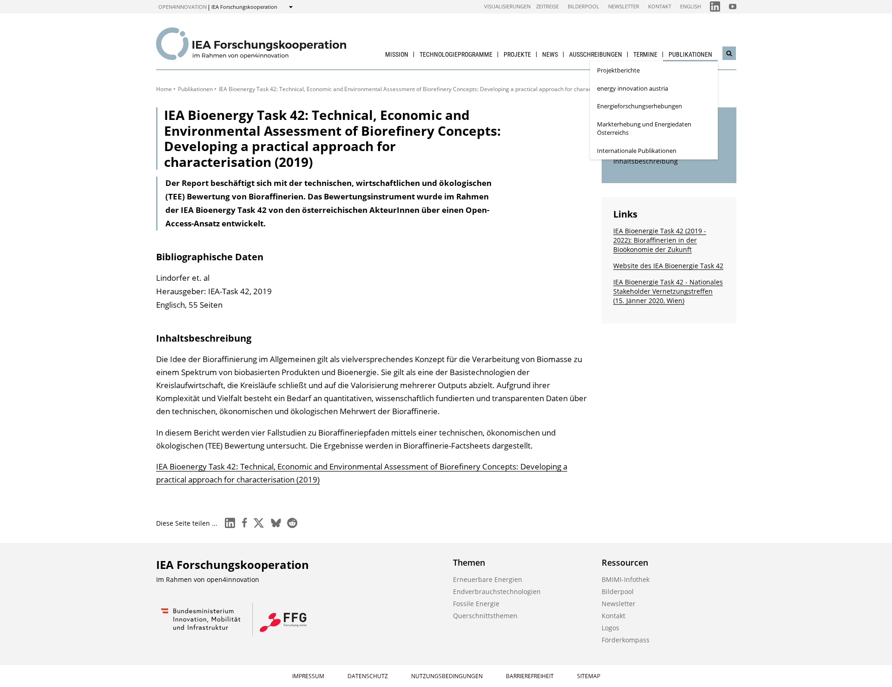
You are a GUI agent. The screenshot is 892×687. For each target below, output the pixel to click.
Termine (645, 54)
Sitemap (588, 676)
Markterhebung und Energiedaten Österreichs (644, 128)
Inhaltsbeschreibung (645, 161)
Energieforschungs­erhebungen (639, 106)
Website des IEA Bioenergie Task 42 (668, 265)
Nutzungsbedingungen (447, 676)
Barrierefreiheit (530, 676)
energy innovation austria (632, 88)
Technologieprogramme (456, 54)
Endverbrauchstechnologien (497, 591)
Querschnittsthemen (485, 615)
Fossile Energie (476, 603)
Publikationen (690, 54)
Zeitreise (547, 6)
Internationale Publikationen (636, 150)
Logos (610, 627)
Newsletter (623, 6)
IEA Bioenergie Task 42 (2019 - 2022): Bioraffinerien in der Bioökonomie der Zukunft (659, 240)
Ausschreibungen (595, 54)
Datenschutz (368, 676)
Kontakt (659, 6)
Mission (396, 54)
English (690, 6)
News (550, 54)
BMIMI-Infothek (625, 579)
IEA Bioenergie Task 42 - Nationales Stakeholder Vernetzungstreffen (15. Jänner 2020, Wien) (668, 291)
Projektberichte (618, 70)
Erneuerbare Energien (487, 579)
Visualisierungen (507, 6)
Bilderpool (583, 6)
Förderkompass (625, 639)
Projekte (517, 54)
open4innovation (182, 6)
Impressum (308, 676)
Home (164, 89)
